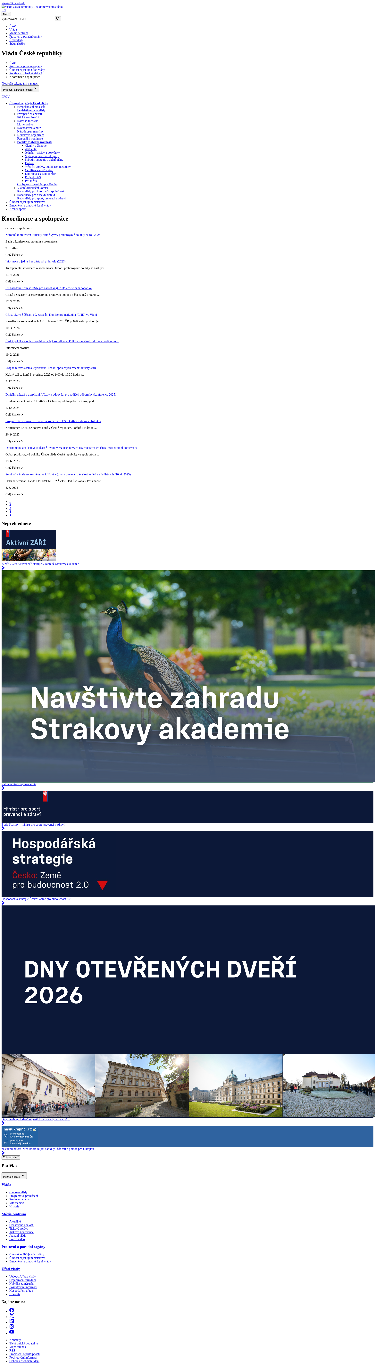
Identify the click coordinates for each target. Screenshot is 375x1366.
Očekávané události (21, 1225)
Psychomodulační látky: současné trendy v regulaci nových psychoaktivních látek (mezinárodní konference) (71, 447)
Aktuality (31, 149)
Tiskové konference (21, 1232)
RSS (12, 1350)
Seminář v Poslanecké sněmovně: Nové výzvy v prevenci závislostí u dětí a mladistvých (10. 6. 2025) (68, 474)
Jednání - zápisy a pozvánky (42, 152)
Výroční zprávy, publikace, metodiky (48, 166)
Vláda (13, 29)
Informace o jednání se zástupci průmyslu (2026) (35, 261)
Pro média (31, 180)
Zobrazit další (11, 1157)
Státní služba (17, 43)
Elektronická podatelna (23, 1343)
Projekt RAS (33, 177)
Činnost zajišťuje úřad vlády (26, 1254)
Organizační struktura (22, 1280)
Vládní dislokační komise (32, 187)
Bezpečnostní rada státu (31, 106)
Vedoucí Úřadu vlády (22, 1276)
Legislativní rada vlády (31, 110)
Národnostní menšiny (30, 131)
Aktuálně (15, 1221)
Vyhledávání (9, 19)
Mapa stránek (17, 1347)
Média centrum (18, 33)
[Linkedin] (11, 1322)
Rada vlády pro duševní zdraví (36, 195)
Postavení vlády (19, 1199)
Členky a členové (35, 145)
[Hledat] (58, 18)
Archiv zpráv (17, 209)
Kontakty (15, 1340)
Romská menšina (27, 121)
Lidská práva (25, 124)
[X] (11, 1316)
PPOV (6, 96)
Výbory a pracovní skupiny (42, 156)
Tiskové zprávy (18, 1228)
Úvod (12, 26)
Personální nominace (30, 138)
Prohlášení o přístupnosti (24, 1354)
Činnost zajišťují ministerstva (27, 202)
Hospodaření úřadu (21, 1290)
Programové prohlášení (23, 1195)
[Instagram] (11, 1327)
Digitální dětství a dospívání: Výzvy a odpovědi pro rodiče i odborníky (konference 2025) (60, 394)
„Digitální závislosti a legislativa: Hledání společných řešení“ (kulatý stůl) (50, 368)
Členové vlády (18, 1192)
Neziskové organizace (30, 135)
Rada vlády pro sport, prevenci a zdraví (41, 198)
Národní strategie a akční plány (44, 159)
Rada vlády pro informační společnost (40, 191)
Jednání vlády (17, 1235)
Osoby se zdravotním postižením (37, 184)
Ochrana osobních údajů (24, 1361)
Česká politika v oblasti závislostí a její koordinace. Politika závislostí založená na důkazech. (62, 341)
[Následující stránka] (10, 515)
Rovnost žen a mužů (29, 128)
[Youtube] (11, 1333)
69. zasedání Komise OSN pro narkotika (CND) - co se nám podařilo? (48, 288)
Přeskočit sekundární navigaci (20, 83)
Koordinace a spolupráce (40, 173)
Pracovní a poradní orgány (25, 36)
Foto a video (17, 1239)
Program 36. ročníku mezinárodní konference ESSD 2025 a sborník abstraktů (53, 421)
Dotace (29, 163)
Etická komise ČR (28, 117)
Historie (14, 1206)
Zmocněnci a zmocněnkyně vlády (30, 205)
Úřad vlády (16, 40)
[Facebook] (11, 1311)
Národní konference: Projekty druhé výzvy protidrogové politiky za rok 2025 (52, 234)
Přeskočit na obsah (13, 3)
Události (14, 1294)
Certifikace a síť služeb (39, 170)
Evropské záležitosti (29, 113)
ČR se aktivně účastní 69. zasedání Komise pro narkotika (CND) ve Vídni (51, 314)
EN (4, 10)
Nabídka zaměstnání (21, 1283)
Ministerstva (16, 1203)
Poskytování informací (23, 1287)
